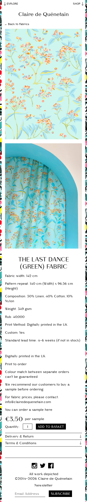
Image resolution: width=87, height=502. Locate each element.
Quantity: (12, 427)
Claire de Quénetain (43, 14)
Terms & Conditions (20, 443)
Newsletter (43, 485)
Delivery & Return (19, 436)
